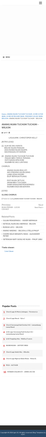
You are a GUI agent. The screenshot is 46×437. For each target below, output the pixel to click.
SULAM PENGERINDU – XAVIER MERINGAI (20, 220)
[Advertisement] (23, 30)
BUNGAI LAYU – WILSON (13, 227)
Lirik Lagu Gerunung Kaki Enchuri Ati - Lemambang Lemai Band (20, 333)
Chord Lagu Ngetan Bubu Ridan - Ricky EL (21, 358)
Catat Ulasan (9, 251)
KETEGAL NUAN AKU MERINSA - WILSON (19, 224)
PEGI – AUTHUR (12, 365)
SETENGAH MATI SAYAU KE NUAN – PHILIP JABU (22, 239)
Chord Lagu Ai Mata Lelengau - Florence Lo (22, 312)
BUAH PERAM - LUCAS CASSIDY (11, 208)
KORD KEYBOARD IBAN (15, 116)
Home (4, 114)
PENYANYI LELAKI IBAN (34, 116)
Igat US (16, 432)
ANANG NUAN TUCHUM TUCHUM (19, 114)
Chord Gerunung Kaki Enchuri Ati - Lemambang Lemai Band (23, 326)
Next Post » (39, 207)
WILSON (5, 118)
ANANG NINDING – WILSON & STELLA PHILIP (21, 231)
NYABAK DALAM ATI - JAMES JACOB (21, 372)
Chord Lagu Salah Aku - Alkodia (17, 352)
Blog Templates (38, 432)
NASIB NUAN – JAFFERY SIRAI (17, 345)
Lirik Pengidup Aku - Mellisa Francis (19, 339)
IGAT (23, 434)
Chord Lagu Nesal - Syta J (15, 318)
